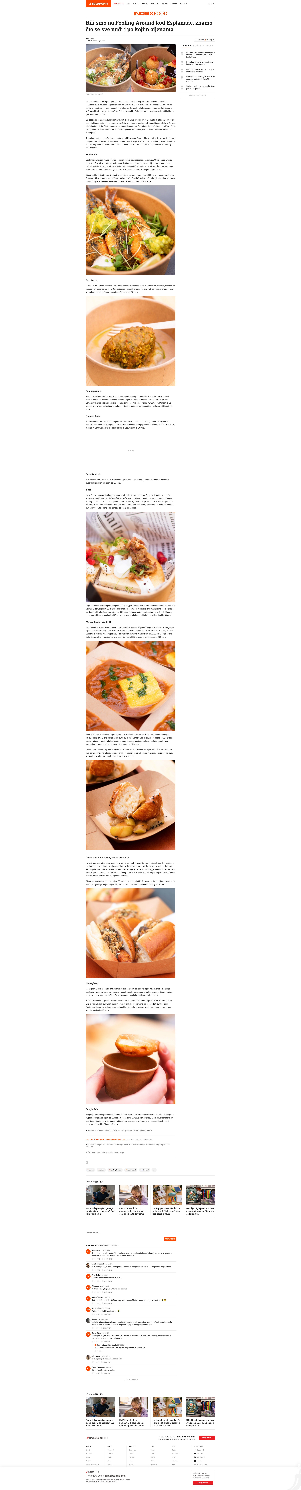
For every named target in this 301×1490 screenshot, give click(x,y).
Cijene (174, 4)
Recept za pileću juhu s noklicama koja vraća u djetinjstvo (199, 63)
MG (88, 1309)
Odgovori (154, 1464)
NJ (88, 1251)
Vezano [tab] (209, 46)
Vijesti (136, 4)
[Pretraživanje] (213, 3)
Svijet (88, 1450)
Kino (173, 1457)
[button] (89, 1194)
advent (101, 1170)
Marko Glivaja (97, 1308)
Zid (128, 4)
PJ (88, 1368)
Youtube (200, 1453)
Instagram (201, 1457)
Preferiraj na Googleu (206, 40)
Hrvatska (89, 1453)
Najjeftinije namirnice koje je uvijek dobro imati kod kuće (200, 70)
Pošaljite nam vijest (201, 1464)
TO (95, 1345)
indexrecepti (131, 1170)
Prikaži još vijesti (197, 95)
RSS (173, 1464)
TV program (176, 1453)
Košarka (110, 1464)
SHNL (109, 1461)
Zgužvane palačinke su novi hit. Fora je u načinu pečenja (200, 87)
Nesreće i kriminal (92, 1464)
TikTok (199, 1461)
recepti (90, 1170)
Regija (88, 1457)
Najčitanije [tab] (198, 46)
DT (88, 1298)
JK (88, 1276)
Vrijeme (175, 1461)
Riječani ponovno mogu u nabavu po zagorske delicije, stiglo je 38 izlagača (200, 79)
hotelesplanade (115, 1170)
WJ (88, 1287)
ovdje (142, 1144)
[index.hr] (98, 3)
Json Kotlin (96, 1275)
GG (88, 1334)
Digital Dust (96, 1319)
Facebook (200, 1450)
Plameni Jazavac (98, 1367)
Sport (145, 4)
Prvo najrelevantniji (108, 1245)
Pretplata (119, 4)
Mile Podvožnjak (98, 1264)
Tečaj (174, 1450)
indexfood (145, 1170)
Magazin (132, 1446)
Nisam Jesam (97, 1250)
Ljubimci (132, 1457)
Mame (131, 1464)
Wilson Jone (96, 1286)
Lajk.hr (153, 1457)
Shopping (132, 1450)
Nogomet (110, 1450)
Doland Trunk (97, 1297)
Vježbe (153, 1461)
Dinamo (110, 1453)
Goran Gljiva (96, 1333)
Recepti (153, 1453)
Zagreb (88, 1461)
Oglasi (165, 4)
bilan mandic (96, 1356)
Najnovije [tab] (186, 46)
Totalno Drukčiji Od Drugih (107, 1345)
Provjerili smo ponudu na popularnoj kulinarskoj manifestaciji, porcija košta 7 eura (200, 54)
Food (131, 1461)
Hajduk (109, 1457)
